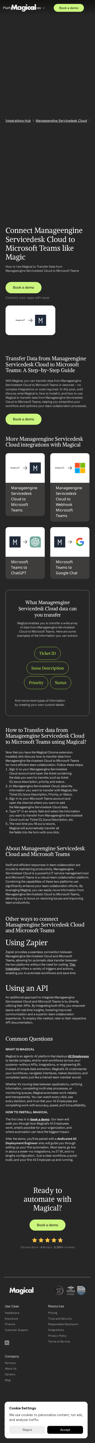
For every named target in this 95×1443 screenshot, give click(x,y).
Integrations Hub (18, 121)
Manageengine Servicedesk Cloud (61, 121)
